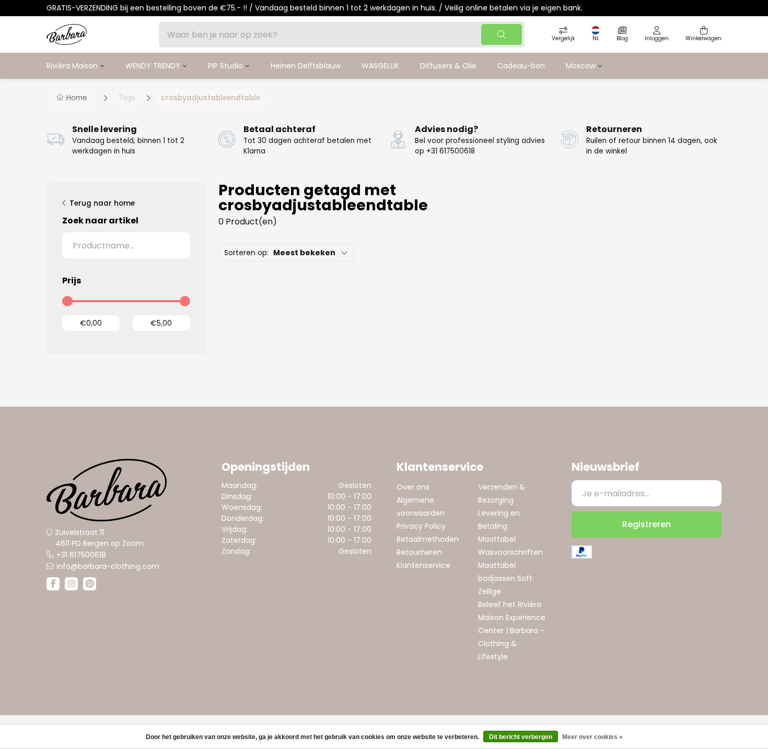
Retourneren (419, 552)
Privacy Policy (421, 526)
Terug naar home (102, 203)
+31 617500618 (81, 555)
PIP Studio (225, 66)
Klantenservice (423, 565)
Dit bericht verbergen (520, 737)
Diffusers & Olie (448, 66)
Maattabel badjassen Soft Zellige (505, 578)
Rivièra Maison (72, 66)
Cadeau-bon (521, 66)
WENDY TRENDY (152, 66)
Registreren (646, 524)
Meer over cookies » (592, 737)
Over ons (413, 487)
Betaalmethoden (428, 539)
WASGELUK (380, 66)
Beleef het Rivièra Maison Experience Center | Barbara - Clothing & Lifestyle (511, 630)
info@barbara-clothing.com (107, 566)
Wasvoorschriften (510, 552)
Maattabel (497, 539)
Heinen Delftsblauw (306, 66)
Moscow (581, 66)
